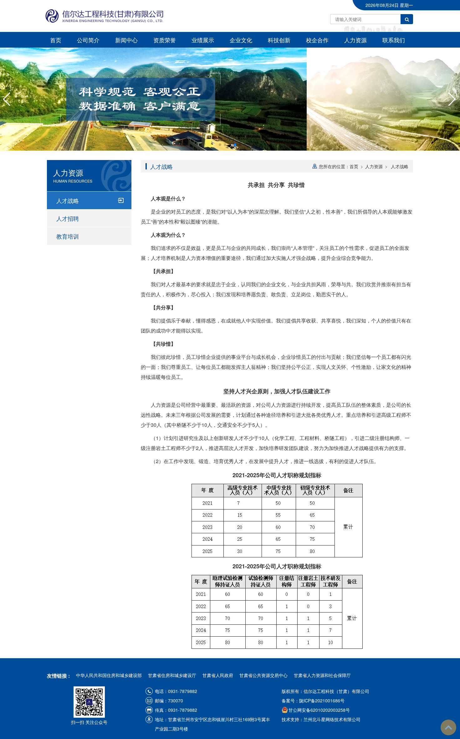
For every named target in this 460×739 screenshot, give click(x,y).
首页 (55, 40)
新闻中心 (126, 40)
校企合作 (317, 40)
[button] (220, 144)
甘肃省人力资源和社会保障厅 (322, 675)
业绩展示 (203, 40)
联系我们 (393, 40)
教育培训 (67, 236)
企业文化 (241, 40)
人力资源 (355, 40)
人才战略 (67, 200)
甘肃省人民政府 (217, 675)
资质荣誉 (164, 40)
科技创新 (279, 40)
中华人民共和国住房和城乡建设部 (109, 675)
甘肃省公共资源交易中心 (263, 675)
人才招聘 (67, 218)
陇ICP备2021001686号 (322, 700)
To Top (448, 727)
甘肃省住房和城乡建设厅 (172, 675)
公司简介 (88, 40)
